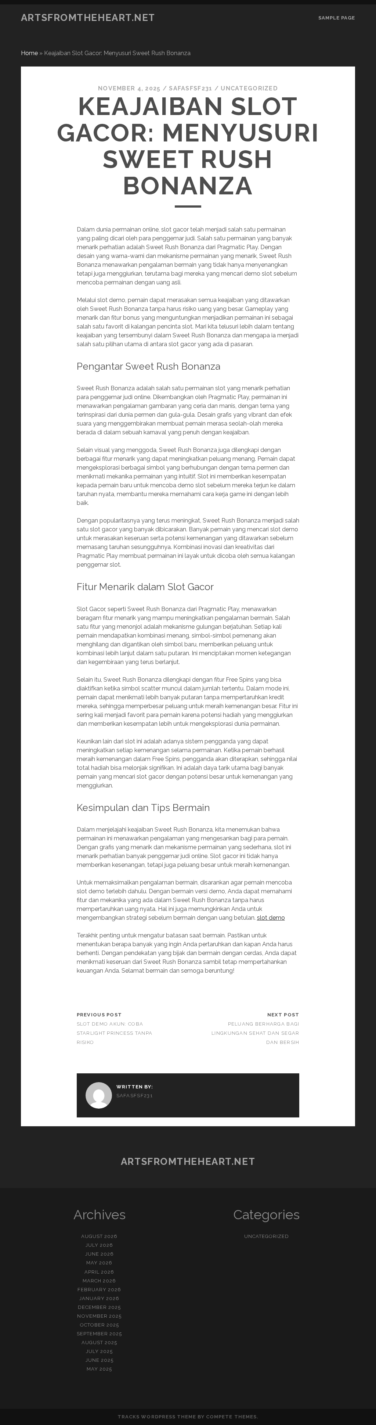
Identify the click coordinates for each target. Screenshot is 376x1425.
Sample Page (336, 18)
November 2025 (99, 1316)
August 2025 (99, 1342)
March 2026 (99, 1281)
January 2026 (99, 1298)
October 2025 (99, 1325)
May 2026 (99, 1263)
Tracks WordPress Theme (157, 1416)
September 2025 (99, 1333)
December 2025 (99, 1307)
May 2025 (99, 1369)
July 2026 (99, 1245)
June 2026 (99, 1254)
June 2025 (99, 1360)
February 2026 (99, 1289)
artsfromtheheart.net (88, 17)
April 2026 (99, 1272)
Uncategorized (249, 88)
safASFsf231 (190, 88)
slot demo (271, 917)
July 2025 (99, 1351)
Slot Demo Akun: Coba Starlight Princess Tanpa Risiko (115, 1033)
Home (29, 53)
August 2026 (99, 1236)
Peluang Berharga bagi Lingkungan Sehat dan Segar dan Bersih (255, 1033)
